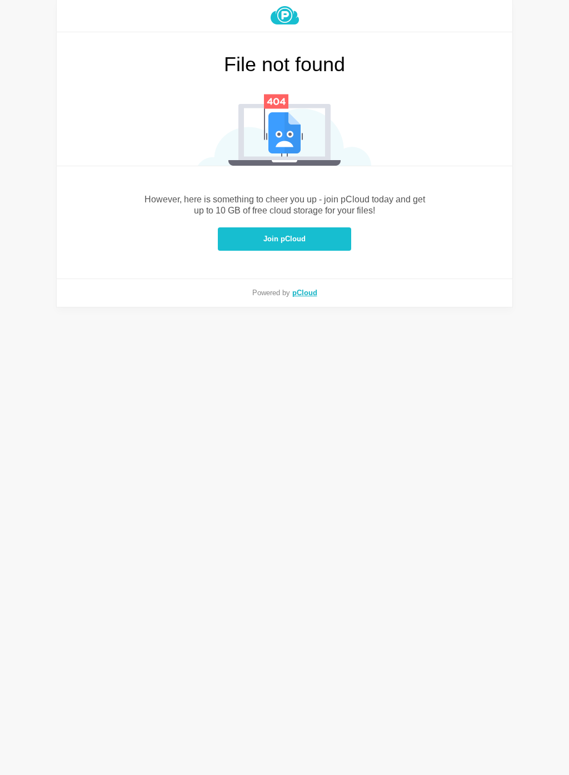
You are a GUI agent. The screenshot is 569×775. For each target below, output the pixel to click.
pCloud (304, 293)
